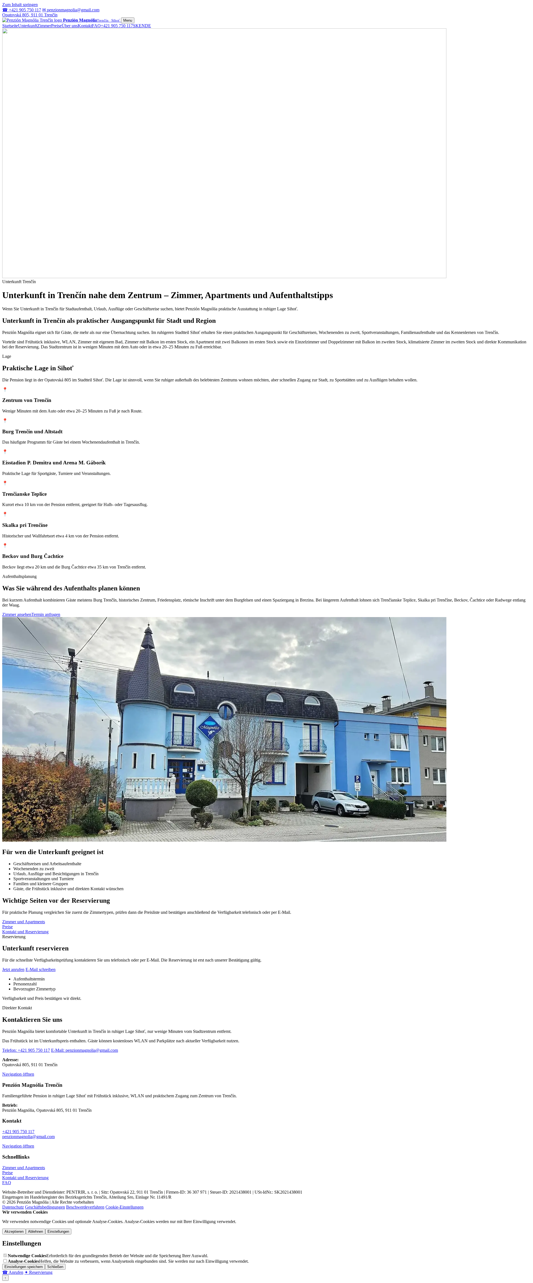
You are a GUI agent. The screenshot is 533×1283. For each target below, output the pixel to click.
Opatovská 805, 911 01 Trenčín (29, 14)
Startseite (10, 25)
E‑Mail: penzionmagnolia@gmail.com (84, 1050)
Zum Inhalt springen (20, 4)
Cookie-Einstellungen (124, 1207)
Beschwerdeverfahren (85, 1207)
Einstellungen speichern (23, 1267)
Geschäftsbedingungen (45, 1207)
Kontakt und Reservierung (25, 931)
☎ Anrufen (12, 1272)
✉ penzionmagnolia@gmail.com (70, 9)
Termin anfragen (45, 614)
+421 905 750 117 (117, 25)
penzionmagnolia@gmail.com (28, 1136)
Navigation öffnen (18, 1074)
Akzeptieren (14, 1231)
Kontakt (85, 25)
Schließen (55, 1267)
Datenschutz (13, 1207)
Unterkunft (27, 25)
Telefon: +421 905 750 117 (26, 1050)
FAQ (96, 25)
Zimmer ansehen (16, 614)
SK (136, 25)
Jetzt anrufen (13, 969)
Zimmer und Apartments (23, 921)
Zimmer (44, 25)
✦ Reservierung (38, 1272)
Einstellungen (58, 1231)
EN (142, 25)
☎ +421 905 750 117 (21, 9)
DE (148, 25)
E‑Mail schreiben (41, 969)
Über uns (70, 25)
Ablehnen (35, 1231)
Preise (56, 25)
